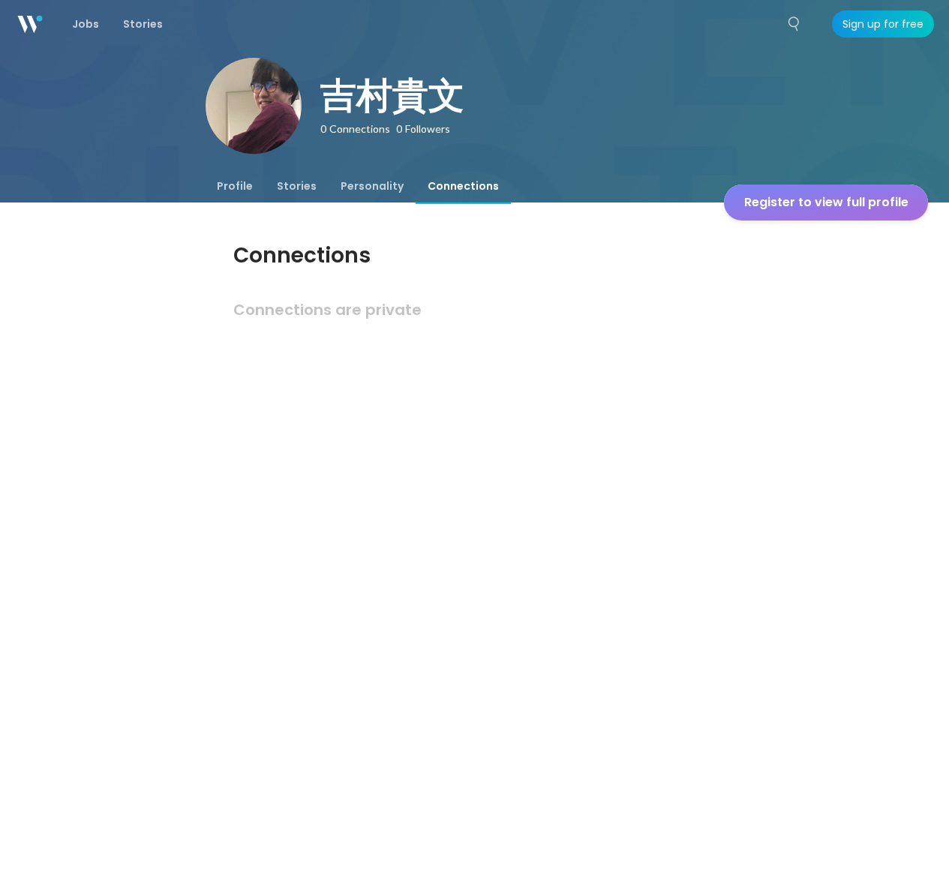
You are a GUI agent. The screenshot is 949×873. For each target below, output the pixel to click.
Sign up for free (882, 24)
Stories (297, 186)
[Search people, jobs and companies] (794, 24)
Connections (463, 186)
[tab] (235, 186)
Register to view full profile (826, 202)
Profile (235, 186)
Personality (372, 186)
